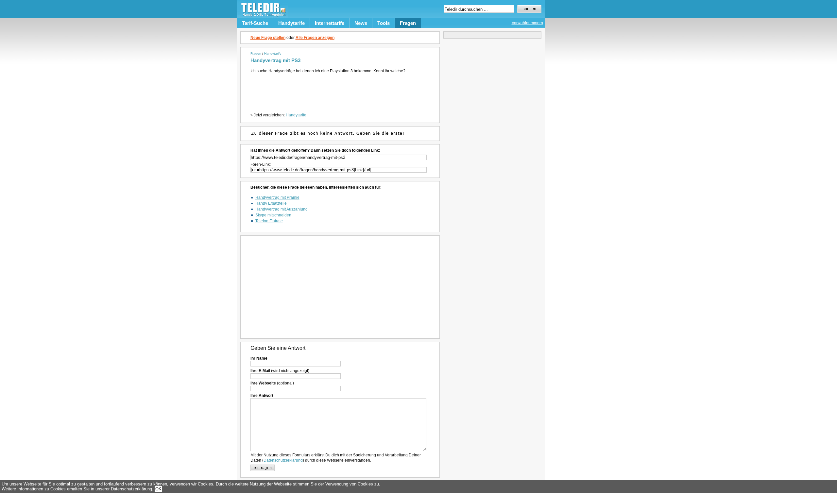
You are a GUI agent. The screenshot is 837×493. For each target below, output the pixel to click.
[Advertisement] (341, 91)
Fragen (408, 23)
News (360, 23)
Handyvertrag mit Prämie (277, 197)
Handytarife (291, 23)
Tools (383, 23)
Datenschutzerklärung (283, 460)
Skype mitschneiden (273, 215)
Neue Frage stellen (267, 37)
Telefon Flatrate (269, 221)
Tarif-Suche (255, 23)
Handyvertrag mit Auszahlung (281, 209)
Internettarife (329, 23)
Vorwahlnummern (527, 23)
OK (158, 488)
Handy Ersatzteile (271, 203)
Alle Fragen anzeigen (315, 37)
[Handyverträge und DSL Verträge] (262, 16)
